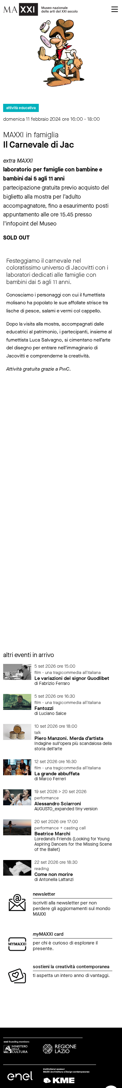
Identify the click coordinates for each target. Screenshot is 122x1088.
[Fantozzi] (17, 701)
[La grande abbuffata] (17, 767)
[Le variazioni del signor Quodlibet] (17, 671)
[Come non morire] (17, 867)
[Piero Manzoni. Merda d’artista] (17, 731)
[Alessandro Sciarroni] (17, 797)
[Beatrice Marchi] (17, 827)
